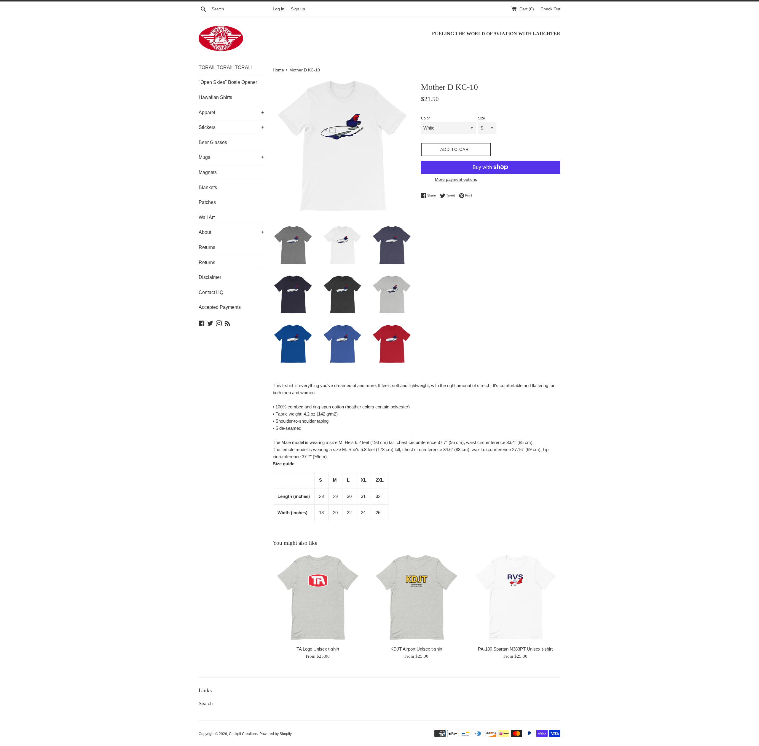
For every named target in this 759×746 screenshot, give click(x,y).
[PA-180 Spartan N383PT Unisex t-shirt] (515, 597)
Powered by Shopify (275, 734)
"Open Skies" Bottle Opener (228, 82)
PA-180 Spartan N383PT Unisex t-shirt (515, 648)
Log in (278, 9)
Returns (207, 247)
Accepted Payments (220, 307)
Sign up (298, 9)
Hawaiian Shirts (215, 97)
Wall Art (207, 217)
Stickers (231, 127)
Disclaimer (210, 277)
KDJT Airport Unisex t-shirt (416, 648)
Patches (207, 202)
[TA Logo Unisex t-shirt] (318, 597)
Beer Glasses (213, 142)
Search (206, 703)
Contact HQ (211, 292)
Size (481, 118)
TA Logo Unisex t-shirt (317, 648)
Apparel (231, 112)
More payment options (456, 179)
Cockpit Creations (243, 734)
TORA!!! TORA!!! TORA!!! (225, 67)
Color (425, 118)
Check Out (550, 9)
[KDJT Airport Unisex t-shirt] (416, 597)
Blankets (208, 187)
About (231, 232)
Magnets (208, 172)
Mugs (231, 157)
